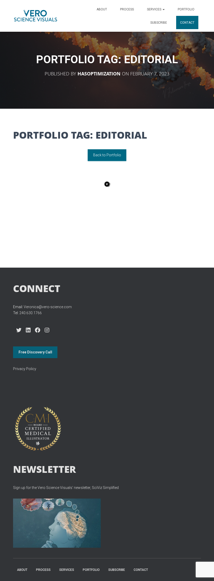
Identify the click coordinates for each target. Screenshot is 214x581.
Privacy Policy (24, 369)
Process (127, 9)
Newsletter (44, 469)
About (102, 9)
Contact (187, 22)
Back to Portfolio (107, 155)
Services (154, 9)
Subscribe (158, 22)
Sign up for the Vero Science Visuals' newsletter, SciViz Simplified (66, 488)
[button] (163, 9)
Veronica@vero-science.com (48, 307)
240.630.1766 (30, 313)
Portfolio (186, 9)
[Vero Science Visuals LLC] (35, 15)
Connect (36, 288)
